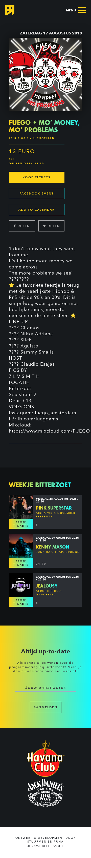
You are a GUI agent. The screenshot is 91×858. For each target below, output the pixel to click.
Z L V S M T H (24, 376)
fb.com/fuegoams (38, 419)
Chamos (29, 327)
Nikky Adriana (36, 334)
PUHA (59, 841)
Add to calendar (36, 209)
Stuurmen (37, 841)
